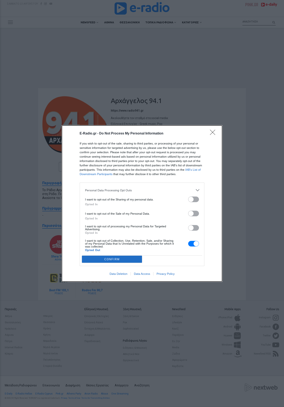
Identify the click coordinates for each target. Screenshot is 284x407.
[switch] (193, 199)
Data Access (142, 273)
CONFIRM (112, 259)
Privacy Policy (166, 273)
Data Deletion (118, 273)
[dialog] (142, 203)
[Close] (214, 134)
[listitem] (142, 190)
